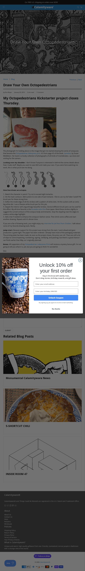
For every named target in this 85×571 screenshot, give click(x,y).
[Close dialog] (80, 260)
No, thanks (56, 309)
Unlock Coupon (56, 297)
